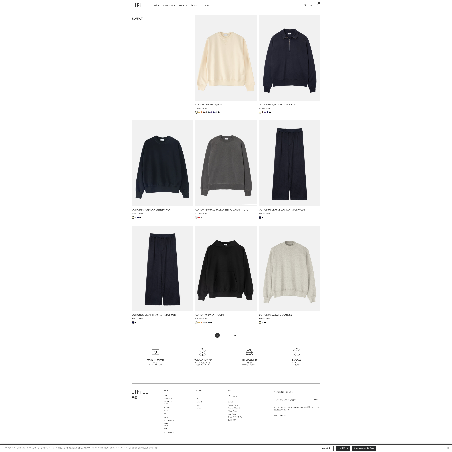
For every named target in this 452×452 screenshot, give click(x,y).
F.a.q (229, 399)
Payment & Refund (234, 408)
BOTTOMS (167, 408)
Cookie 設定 (326, 448)
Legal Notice (232, 414)
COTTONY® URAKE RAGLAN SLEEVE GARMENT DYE (221, 209)
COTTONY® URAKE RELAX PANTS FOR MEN (154, 314)
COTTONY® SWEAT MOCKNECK (275, 314)
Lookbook (199, 402)
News (198, 405)
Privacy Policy (232, 411)
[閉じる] (448, 448)
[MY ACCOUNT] (311, 5)
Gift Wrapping (232, 396)
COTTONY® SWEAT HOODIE (209, 314)
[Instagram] (133, 397)
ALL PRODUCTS (169, 432)
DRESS (166, 417)
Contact (230, 402)
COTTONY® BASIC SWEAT (208, 104)
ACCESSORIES (169, 420)
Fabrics (198, 399)
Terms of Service (233, 405)
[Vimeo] (136, 397)
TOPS (165, 396)
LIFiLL (197, 396)
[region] (226, 448)
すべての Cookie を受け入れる (364, 448)
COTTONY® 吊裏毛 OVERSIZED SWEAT (152, 209)
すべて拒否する (342, 448)
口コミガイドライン (235, 417)
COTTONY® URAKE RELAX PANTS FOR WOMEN (283, 209)
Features (198, 408)
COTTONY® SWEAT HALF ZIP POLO (277, 104)
